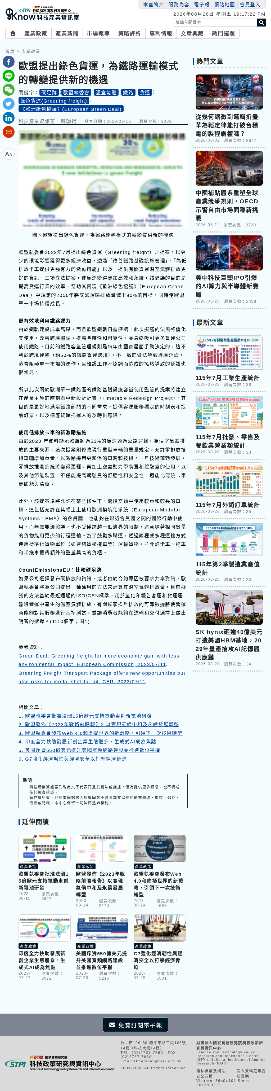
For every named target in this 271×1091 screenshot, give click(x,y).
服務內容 (179, 4)
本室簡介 (153, 4)
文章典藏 (192, 34)
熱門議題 (223, 34)
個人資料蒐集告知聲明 (251, 1073)
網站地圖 (224, 4)
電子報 (202, 4)
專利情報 (161, 34)
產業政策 (35, 34)
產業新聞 (67, 34)
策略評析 (129, 34)
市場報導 (98, 34)
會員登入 (250, 4)
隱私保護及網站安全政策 (211, 1073)
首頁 (10, 51)
